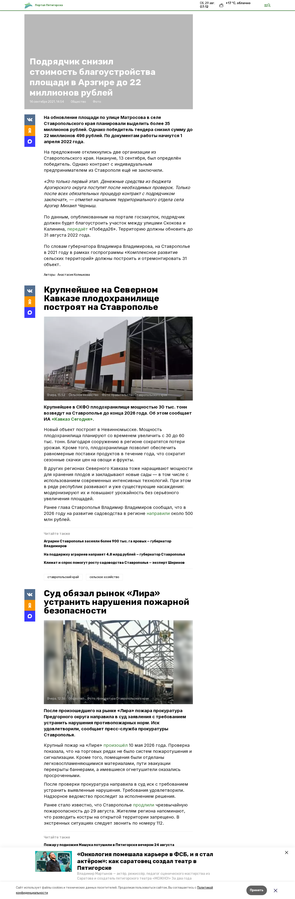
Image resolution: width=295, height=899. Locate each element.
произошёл (116, 745)
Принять (256, 890)
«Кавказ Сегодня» (72, 419)
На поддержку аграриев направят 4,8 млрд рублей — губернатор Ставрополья (114, 554)
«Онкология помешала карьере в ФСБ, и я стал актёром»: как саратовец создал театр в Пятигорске (145, 861)
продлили (144, 805)
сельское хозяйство (104, 577)
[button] (53, 861)
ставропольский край (63, 577)
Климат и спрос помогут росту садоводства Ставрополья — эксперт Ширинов (114, 563)
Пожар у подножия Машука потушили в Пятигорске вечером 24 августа (109, 845)
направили (159, 513)
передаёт (77, 229)
